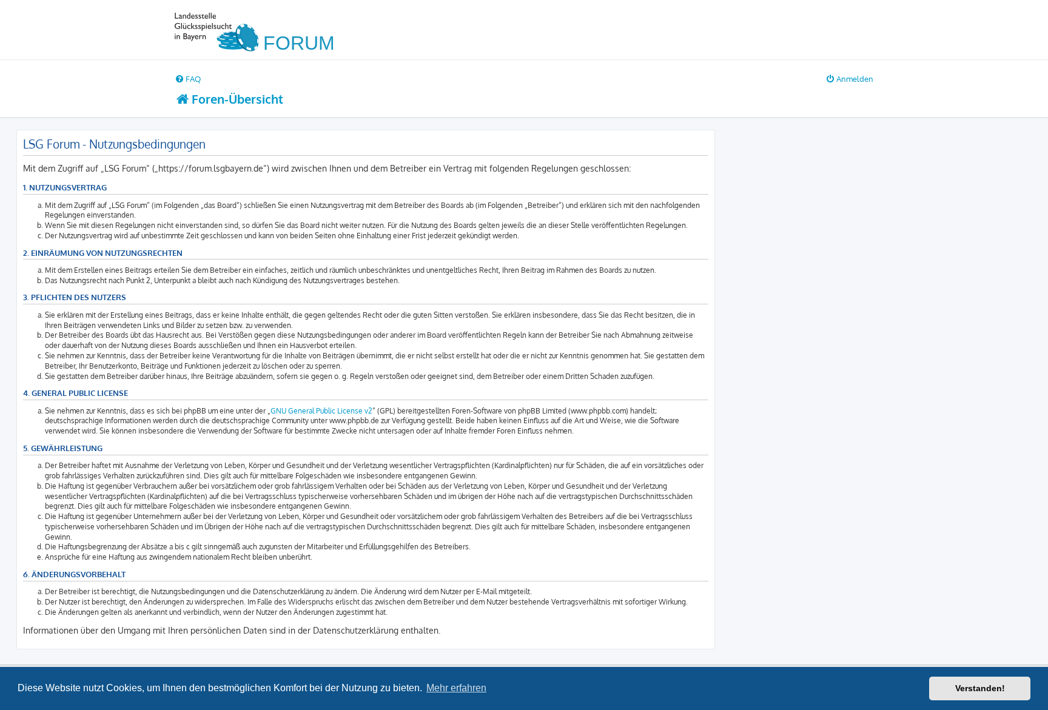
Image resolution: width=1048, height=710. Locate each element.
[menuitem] (188, 78)
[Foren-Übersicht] (260, 29)
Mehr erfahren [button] (456, 688)
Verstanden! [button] (980, 688)
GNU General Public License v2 (321, 410)
